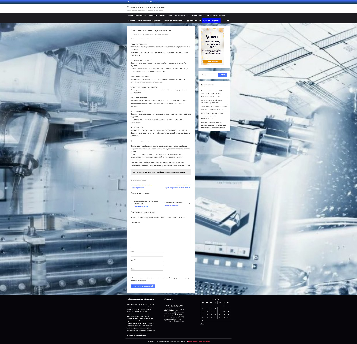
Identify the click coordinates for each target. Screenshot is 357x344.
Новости (131, 21)
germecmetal (149, 34)
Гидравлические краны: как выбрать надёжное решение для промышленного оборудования (213, 125)
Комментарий (137, 222)
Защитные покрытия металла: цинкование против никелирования (212, 115)
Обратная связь (155, 2)
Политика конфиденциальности (138, 2)
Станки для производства (173, 21)
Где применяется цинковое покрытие (174, 202)
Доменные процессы (157, 15)
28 (219, 317)
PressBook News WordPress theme (199, 341)
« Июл (202, 324)
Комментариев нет (162, 34)
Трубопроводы (191, 21)
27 (215, 317)
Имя (133, 251)
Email (133, 260)
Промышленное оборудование (149, 21)
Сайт (132, 269)
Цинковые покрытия (211, 21)
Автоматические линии (137, 15)
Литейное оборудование (216, 15)
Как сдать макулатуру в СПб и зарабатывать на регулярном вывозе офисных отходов (212, 93)
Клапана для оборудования (178, 15)
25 (207, 317)
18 (207, 314)
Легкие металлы (198, 15)
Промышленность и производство (146, 7)
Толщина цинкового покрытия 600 (146, 202)
